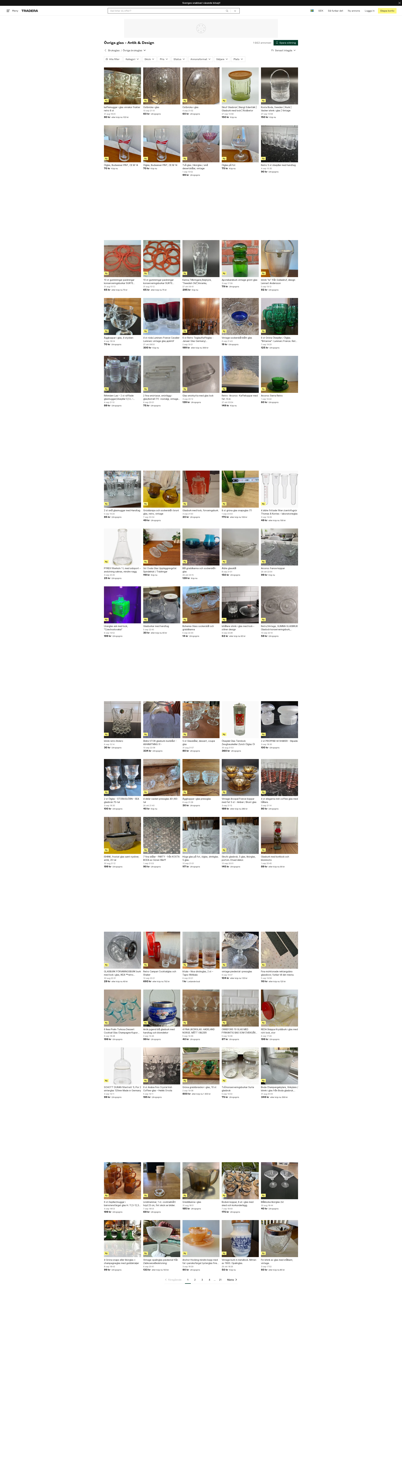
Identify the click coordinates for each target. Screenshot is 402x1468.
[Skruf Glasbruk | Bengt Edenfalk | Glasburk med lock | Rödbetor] (240, 85)
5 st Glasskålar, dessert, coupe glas (198, 743)
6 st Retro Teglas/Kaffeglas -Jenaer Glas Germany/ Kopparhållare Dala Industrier (197, 339)
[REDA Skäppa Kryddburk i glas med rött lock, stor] (279, 1008)
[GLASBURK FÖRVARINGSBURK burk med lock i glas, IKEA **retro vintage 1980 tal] (122, 950)
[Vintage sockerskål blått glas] (240, 316)
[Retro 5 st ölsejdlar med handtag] (279, 143)
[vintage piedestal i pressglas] (240, 950)
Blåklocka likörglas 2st (272, 1202)
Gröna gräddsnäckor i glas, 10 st (199, 1087)
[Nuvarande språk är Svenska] (312, 10)
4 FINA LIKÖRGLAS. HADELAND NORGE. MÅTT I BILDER (198, 1031)
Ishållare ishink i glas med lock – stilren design (238, 628)
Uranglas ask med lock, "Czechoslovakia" (116, 628)
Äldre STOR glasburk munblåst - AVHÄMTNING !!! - (160, 743)
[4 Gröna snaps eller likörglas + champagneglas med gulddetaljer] (122, 1238)
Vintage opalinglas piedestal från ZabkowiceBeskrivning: (160, 1261)
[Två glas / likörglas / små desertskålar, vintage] (201, 143)
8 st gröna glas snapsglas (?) (237, 510)
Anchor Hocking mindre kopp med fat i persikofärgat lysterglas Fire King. (200, 1261)
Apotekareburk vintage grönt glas (239, 280)
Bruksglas (114, 50)
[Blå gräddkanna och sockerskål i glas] (201, 546)
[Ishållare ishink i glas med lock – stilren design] (240, 604)
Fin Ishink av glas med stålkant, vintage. (277, 1261)
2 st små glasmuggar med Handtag (122, 510)
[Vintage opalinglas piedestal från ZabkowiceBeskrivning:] (161, 1238)
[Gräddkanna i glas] (201, 1180)
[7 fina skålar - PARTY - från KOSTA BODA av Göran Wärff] (161, 835)
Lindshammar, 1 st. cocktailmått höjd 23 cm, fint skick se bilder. (159, 1204)
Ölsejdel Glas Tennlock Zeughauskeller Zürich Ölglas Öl (238, 743)
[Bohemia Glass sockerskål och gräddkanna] (201, 604)
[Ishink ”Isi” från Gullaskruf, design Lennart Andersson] (279, 258)
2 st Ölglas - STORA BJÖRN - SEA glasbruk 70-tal (121, 800)
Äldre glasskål (229, 568)
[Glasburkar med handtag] (161, 604)
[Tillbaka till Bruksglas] (105, 50)
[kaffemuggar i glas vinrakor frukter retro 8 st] (122, 85)
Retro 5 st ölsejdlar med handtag (278, 165)
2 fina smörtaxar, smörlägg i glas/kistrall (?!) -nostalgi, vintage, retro (161, 397)
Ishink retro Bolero (113, 741)
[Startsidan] (30, 10)
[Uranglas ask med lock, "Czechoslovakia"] (122, 604)
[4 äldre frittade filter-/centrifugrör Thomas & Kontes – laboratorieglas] (279, 489)
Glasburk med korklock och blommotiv (275, 858)
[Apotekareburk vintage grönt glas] (240, 258)
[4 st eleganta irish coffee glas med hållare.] (279, 777)
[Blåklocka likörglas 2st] (279, 1180)
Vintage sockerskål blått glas (237, 337)
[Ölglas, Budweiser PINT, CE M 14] (122, 143)
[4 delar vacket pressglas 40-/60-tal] (161, 777)
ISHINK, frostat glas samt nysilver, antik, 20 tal (121, 858)
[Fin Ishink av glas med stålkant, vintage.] (279, 1238)
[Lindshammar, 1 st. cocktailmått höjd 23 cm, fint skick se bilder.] (161, 1180)
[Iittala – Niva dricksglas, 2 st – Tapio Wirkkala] (201, 950)
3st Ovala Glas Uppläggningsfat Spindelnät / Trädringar (160, 570)
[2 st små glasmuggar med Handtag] (122, 489)
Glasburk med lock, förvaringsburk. (200, 510)
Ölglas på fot (228, 165)
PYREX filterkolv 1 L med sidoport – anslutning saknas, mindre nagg (122, 570)
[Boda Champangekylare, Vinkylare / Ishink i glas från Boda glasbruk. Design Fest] (279, 1065)
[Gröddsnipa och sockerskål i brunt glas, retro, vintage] (161, 489)
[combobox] (169, 10)
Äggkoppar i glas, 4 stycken (118, 337)
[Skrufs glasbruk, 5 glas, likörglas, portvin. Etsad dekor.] (240, 835)
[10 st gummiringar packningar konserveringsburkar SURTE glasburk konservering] (122, 258)
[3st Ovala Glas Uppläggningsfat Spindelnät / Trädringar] (161, 546)
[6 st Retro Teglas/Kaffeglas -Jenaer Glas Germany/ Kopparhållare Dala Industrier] (201, 316)
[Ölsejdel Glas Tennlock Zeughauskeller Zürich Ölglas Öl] (240, 719)
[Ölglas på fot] (240, 143)
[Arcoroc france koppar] (279, 546)
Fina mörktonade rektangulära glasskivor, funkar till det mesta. (277, 973)
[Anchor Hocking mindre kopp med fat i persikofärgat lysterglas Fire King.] (201, 1238)
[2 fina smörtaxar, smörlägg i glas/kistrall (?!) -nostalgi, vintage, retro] (161, 374)
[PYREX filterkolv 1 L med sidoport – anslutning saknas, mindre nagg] (122, 546)
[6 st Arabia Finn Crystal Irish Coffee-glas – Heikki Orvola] (161, 1065)
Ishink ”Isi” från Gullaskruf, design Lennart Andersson (278, 281)
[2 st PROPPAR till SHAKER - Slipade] (279, 719)
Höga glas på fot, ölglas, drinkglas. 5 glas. (200, 858)
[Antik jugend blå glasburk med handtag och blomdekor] (161, 1008)
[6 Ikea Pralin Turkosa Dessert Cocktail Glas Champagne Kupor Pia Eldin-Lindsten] (122, 1008)
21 (220, 1279)
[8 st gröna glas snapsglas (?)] (240, 489)
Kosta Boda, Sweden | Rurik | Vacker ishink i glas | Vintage (276, 109)
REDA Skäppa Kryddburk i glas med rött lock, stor (279, 1031)
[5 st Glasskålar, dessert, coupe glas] (201, 719)
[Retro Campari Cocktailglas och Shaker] (161, 950)
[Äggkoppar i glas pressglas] (201, 777)
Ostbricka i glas (151, 107)
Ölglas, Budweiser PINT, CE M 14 (121, 165)
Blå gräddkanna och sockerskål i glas (199, 570)
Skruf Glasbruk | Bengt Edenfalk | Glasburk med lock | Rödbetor (239, 109)
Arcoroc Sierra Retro (272, 395)
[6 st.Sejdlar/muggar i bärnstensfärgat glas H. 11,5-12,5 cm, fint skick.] (122, 1180)
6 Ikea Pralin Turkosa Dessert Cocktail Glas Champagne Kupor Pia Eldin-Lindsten (121, 1031)
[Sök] (227, 10)
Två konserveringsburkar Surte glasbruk (238, 1089)
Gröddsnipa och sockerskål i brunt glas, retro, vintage (161, 512)
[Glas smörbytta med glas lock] (201, 374)
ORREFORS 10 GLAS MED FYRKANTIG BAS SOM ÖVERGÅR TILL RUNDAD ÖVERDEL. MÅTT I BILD (238, 1031)
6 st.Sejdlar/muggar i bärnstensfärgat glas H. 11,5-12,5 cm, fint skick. (121, 1204)
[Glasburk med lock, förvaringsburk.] (201, 489)
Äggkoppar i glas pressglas (196, 798)
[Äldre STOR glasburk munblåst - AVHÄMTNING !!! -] (161, 719)
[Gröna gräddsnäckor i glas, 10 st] (201, 1065)
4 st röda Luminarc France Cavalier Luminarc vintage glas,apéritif (161, 339)
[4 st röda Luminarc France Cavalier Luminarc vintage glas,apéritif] (161, 316)
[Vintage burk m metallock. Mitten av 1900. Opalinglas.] (240, 1238)
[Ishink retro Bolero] (122, 719)
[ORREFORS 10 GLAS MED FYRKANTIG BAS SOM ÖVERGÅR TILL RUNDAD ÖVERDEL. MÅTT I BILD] (240, 1008)
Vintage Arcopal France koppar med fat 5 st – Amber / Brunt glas (239, 800)
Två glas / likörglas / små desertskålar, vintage (195, 167)
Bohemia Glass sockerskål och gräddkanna (198, 628)
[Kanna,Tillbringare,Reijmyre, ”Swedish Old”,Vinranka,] (201, 258)
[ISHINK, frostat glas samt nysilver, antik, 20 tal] (122, 835)
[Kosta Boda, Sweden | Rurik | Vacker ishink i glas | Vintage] (279, 85)
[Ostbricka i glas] (161, 85)
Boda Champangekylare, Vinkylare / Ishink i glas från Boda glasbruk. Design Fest (279, 1089)
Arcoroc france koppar (273, 568)
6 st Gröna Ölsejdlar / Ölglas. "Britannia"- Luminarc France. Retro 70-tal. (279, 339)
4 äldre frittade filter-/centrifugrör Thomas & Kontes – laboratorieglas (279, 512)
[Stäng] (399, 3)
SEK (320, 10)
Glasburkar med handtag (156, 626)
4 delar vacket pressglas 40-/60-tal (160, 800)
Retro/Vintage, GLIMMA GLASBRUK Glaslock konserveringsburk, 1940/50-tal (279, 628)
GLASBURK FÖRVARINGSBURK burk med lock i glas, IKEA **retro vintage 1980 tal (122, 973)
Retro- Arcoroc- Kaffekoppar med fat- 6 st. (240, 397)
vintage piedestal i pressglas (237, 971)
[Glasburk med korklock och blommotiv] (279, 835)
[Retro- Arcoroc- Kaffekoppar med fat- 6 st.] (240, 374)
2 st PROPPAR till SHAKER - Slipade (279, 741)
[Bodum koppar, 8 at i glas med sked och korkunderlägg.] (240, 1180)
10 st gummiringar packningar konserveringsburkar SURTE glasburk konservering (119, 282)
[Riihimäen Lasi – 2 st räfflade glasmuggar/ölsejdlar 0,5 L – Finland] (122, 374)
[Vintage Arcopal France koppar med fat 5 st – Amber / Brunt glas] (240, 777)
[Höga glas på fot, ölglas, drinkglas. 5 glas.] (201, 835)
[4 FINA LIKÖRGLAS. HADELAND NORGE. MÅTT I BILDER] (201, 1008)
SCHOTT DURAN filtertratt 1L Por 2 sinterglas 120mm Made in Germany (122, 1089)
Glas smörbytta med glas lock (197, 395)
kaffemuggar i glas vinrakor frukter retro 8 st (122, 109)
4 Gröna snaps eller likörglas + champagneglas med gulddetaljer (121, 1261)
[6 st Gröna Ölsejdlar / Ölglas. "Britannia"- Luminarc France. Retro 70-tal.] (279, 316)
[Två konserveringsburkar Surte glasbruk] (240, 1065)
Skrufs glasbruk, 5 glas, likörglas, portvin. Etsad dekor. (239, 858)
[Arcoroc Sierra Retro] (279, 374)
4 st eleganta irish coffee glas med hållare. (279, 800)
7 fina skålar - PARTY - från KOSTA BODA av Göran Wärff (161, 858)
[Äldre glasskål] (240, 546)
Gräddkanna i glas (191, 1202)
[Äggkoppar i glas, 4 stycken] (122, 316)
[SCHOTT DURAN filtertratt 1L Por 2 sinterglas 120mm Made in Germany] (122, 1065)
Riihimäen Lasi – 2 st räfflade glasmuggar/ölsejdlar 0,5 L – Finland (119, 397)
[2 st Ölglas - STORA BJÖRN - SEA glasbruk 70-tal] (122, 777)
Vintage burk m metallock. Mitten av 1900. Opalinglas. (239, 1261)
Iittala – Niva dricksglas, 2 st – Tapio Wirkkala (197, 973)
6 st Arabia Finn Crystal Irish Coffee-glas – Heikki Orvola (157, 1089)
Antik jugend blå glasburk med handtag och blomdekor (159, 1031)
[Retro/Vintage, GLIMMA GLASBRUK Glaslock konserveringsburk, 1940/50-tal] (279, 604)
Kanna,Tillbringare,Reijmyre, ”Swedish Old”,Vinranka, (197, 281)
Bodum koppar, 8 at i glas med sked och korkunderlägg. (237, 1204)
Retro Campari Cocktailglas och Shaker (159, 973)
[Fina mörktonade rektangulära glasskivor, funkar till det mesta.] (279, 950)
